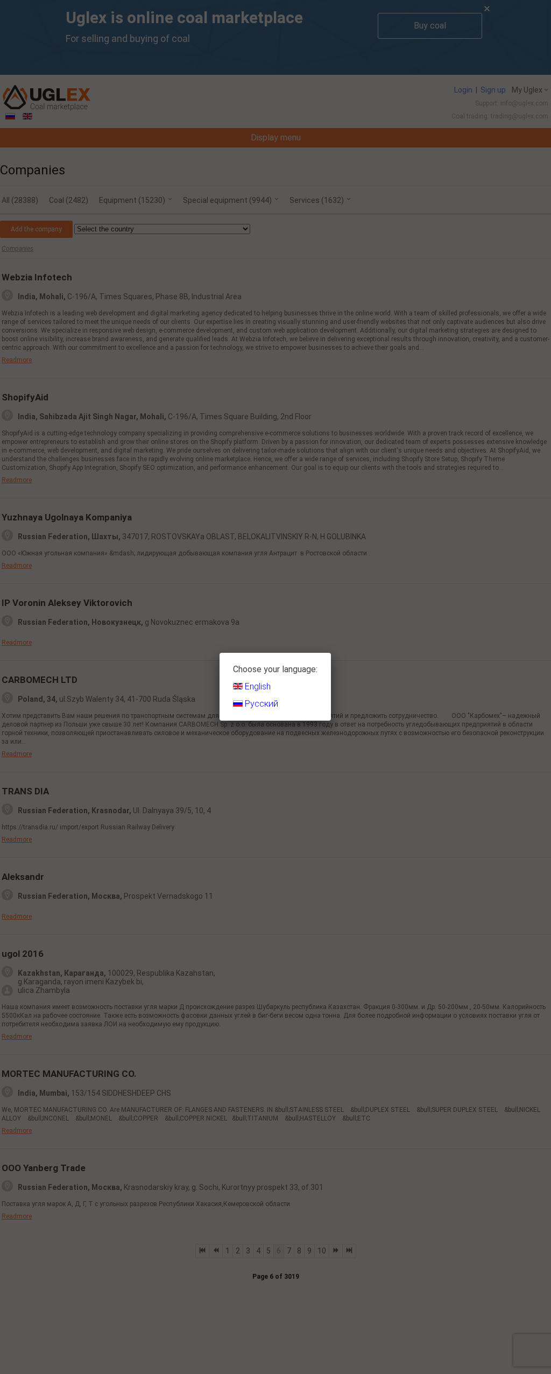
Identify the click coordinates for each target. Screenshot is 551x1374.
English (257, 686)
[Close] (331, 653)
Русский (260, 704)
